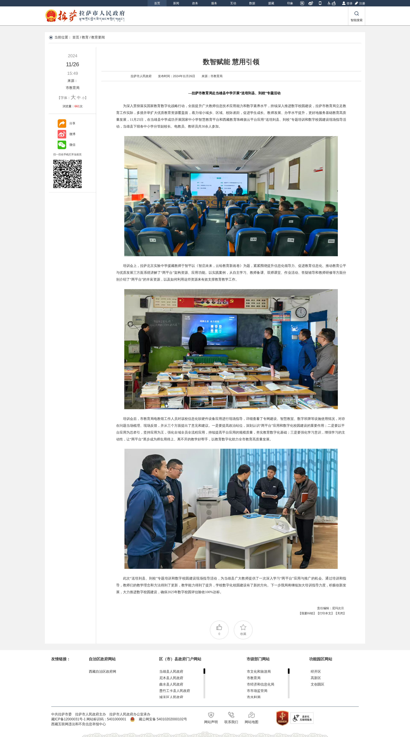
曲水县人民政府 (171, 684)
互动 (233, 3)
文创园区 (317, 684)
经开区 (316, 671)
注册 (362, 3)
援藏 (271, 3)
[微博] (311, 3)
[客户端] (320, 3)
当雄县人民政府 (171, 671)
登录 (350, 3)
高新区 (316, 678)
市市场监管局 (257, 691)
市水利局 (254, 697)
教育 (85, 37)
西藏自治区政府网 (102, 671)
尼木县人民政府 (171, 678)
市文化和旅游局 (259, 671)
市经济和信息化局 (260, 684)
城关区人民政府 (171, 697)
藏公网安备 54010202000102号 (163, 719)
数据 (252, 3)
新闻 (176, 3)
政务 (195, 3)
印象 (290, 3)
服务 (214, 3)
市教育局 (254, 678)
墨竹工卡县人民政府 (174, 691)
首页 (157, 3)
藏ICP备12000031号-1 (68, 719)
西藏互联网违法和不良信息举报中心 (78, 724)
